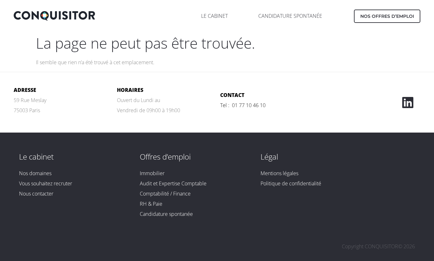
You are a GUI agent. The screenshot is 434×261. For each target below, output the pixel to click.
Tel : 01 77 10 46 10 (243, 105)
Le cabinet (36, 156)
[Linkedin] (407, 102)
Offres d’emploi (165, 156)
